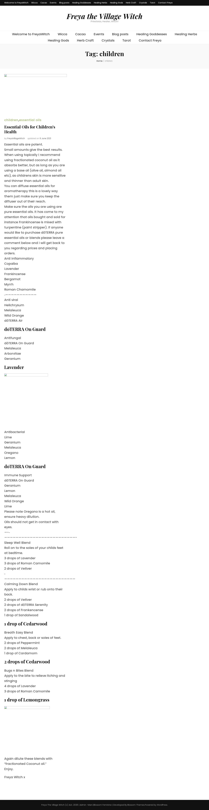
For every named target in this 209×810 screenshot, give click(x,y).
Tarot (152, 2)
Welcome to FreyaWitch (16, 2)
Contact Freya (165, 2)
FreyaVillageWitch (16, 138)
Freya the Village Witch (104, 16)
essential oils (30, 120)
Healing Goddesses (81, 2)
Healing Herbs (100, 2)
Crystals (143, 2)
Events (53, 2)
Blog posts (64, 2)
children (11, 120)
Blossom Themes (135, 804)
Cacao (43, 2)
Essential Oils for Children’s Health (29, 129)
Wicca (34, 2)
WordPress (162, 804)
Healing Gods (116, 2)
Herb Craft (131, 2)
